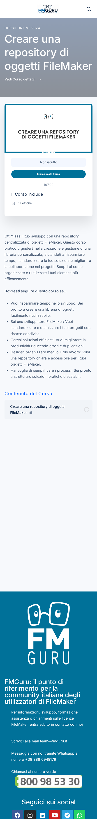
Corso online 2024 (22, 28)
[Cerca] (88, 9)
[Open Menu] (7, 8)
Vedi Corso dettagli (20, 79)
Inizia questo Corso (48, 174)
